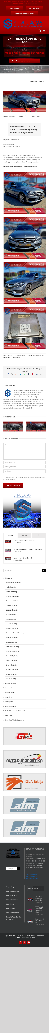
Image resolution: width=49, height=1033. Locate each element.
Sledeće (41, 82)
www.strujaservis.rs (9, 151)
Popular (10, 535)
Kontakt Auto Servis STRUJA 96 (15, 711)
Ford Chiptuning (11, 619)
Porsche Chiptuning (12, 651)
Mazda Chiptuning (12, 628)
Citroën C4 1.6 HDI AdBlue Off (22, 558)
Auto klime (8, 697)
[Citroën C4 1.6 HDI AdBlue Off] (8, 558)
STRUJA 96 (8, 355)
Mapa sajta (8, 715)
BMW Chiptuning (11, 592)
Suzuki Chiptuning (12, 669)
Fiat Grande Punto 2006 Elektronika (24, 541)
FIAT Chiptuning (11, 614)
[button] (5, 426)
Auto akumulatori (10, 706)
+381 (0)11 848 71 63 (36, 863)
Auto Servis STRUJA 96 (28, 938)
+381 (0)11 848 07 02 (38, 859)
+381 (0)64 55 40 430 (38, 861)
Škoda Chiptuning (11, 660)
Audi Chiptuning (11, 587)
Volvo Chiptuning (11, 674)
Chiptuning (31, 355)
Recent (24, 535)
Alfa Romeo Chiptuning (13, 582)
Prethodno (33, 82)
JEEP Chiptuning (11, 624)
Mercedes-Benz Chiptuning (14, 633)
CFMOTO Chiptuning (12, 596)
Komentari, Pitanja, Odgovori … (14, 720)
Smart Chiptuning (11, 665)
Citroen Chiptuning (12, 605)
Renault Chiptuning (12, 656)
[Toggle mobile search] (40, 30)
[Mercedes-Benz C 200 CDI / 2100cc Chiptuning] (25, 193)
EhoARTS (17, 938)
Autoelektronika (10, 692)
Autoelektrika (9, 688)
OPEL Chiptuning (11, 642)
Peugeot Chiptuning (12, 647)
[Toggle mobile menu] (44, 30)
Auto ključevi (9, 702)
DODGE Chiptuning (12, 610)
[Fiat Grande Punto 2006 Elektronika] (8, 541)
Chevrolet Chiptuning (12, 601)
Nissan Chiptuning (12, 637)
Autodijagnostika (10, 683)
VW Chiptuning (11, 679)
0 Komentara (16, 357)
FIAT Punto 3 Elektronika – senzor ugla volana (27, 549)
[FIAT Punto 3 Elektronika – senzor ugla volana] (8, 549)
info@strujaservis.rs (31, 4)
